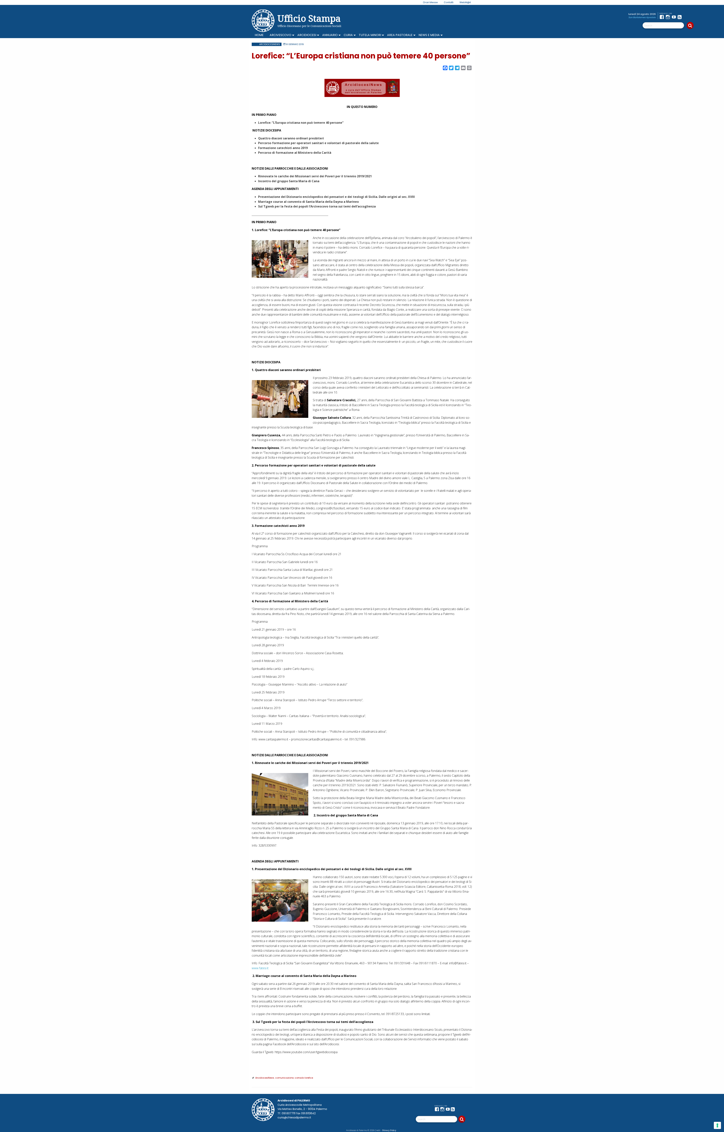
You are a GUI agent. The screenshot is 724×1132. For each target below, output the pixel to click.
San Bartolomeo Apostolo (642, 17)
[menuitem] (428, 2)
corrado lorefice (304, 1077)
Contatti (448, 2)
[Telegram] (687, 17)
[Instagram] (669, 17)
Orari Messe (430, 2)
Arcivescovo (280, 35)
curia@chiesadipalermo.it (294, 1117)
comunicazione (284, 1077)
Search (690, 25)
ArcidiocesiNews (269, 44)
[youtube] (675, 17)
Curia (348, 35)
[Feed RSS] (681, 17)
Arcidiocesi (306, 35)
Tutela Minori (370, 35)
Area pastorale (400, 35)
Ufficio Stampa (309, 18)
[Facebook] (663, 17)
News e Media (429, 35)
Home (259, 35)
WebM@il (465, 2)
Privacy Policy (389, 1130)
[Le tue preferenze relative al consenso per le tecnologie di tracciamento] (717, 1125)
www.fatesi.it (260, 968)
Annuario (330, 35)
